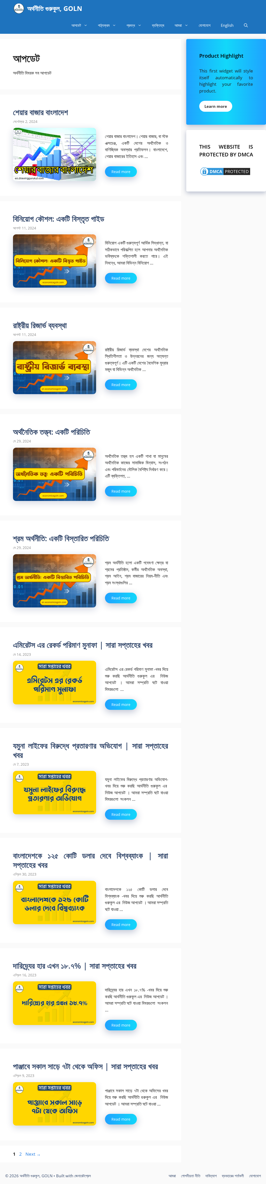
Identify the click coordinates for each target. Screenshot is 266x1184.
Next (33, 1154)
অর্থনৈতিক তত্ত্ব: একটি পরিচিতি (51, 431)
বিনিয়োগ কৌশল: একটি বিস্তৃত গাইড (58, 218)
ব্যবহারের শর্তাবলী (233, 1175)
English (227, 25)
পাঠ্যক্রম (104, 25)
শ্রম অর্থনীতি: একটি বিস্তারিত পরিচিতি (61, 538)
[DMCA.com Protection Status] (225, 175)
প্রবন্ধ (131, 25)
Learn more (215, 106)
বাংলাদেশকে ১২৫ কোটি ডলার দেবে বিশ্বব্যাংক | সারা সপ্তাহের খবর (90, 860)
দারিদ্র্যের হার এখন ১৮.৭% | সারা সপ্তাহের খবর (74, 965)
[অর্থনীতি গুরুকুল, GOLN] (19, 8)
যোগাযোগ (204, 25)
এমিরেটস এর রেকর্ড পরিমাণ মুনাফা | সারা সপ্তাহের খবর (82, 644)
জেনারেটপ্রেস (82, 1175)
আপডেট (76, 25)
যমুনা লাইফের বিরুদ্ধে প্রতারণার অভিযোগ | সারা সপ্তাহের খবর (90, 750)
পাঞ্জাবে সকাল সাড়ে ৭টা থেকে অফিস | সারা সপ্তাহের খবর (85, 1066)
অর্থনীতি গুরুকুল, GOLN (54, 8)
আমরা (178, 25)
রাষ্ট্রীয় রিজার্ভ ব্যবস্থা (40, 325)
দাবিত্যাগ (211, 1175)
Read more (120, 171)
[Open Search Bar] (246, 25)
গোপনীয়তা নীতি (190, 1175)
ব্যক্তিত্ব (158, 25)
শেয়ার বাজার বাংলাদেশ (40, 112)
